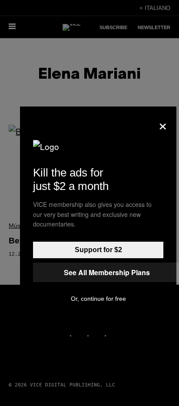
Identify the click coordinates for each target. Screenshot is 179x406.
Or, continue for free (98, 298)
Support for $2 (98, 249)
